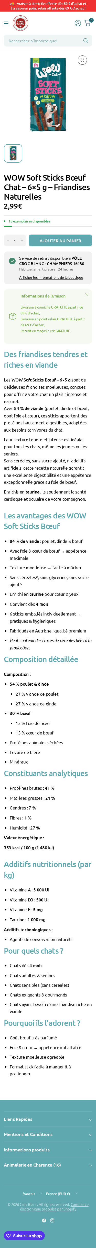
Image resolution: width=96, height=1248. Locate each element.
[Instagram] (52, 1220)
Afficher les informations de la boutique (51, 277)
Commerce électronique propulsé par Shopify (54, 1206)
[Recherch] (85, 40)
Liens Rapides (18, 1119)
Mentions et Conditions (28, 1134)
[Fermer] (87, 295)
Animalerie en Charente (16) (32, 1165)
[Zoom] (82, 60)
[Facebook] (44, 1220)
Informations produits (26, 1149)
